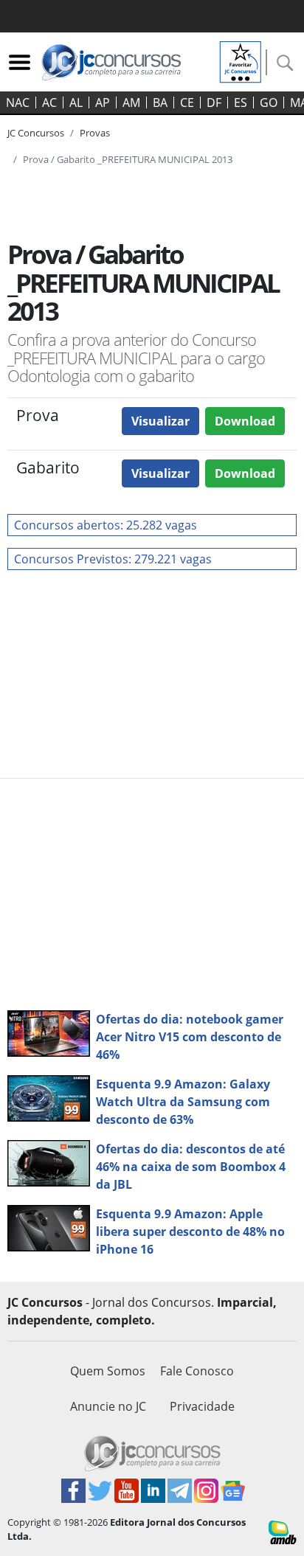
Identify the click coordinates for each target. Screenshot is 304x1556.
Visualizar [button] (160, 421)
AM (131, 102)
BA (160, 102)
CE (187, 102)
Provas (95, 132)
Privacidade (202, 1406)
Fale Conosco (197, 1371)
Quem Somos (107, 1371)
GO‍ (268, 102)
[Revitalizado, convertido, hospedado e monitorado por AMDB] (283, 1532)
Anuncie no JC (108, 1406)
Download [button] (245, 421)
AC (49, 102)
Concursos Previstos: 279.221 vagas (113, 559)
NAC (18, 102)
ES (240, 102)
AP (102, 102)
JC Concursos (35, 132)
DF (214, 102)
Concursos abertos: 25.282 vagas (105, 525)
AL (76, 102)
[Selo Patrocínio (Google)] (240, 60)
